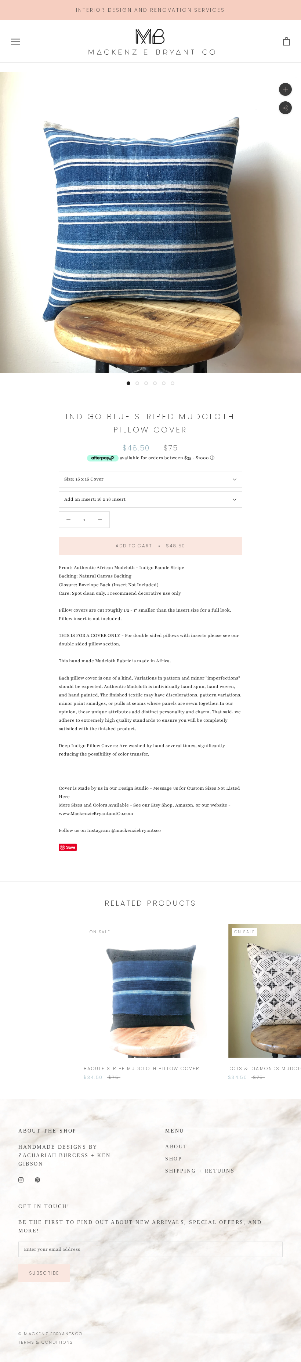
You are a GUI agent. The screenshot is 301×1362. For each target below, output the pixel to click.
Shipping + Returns (200, 1171)
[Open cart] (286, 41)
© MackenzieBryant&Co (50, 1334)
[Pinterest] (37, 1180)
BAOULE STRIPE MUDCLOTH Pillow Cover (141, 1068)
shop (173, 1159)
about (176, 1146)
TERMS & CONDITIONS (45, 1342)
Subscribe (44, 1273)
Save (70, 847)
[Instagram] (20, 1180)
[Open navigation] (15, 42)
